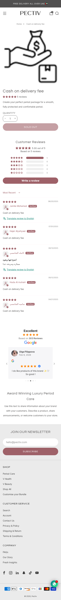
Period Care (9, 476)
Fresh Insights (10, 565)
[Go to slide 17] (30, 383)
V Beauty (7, 487)
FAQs (5, 555)
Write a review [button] (30, 180)
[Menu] (4, 13)
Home (19, 24)
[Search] (56, 12)
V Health (7, 481)
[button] (10, 96)
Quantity (9, 113)
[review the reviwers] (16, 361)
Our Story (8, 560)
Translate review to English (20, 218)
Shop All (7, 492)
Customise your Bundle (14, 497)
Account (7, 518)
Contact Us (8, 523)
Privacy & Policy (11, 528)
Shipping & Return (12, 534)
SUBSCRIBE (30, 454)
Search (6, 513)
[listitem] (30, 3)
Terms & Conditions (13, 539)
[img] (9, 201)
